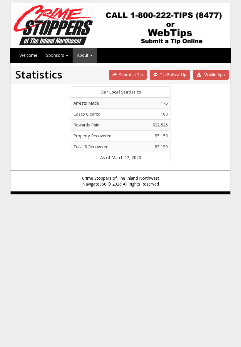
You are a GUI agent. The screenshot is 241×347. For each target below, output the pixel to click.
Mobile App (213, 74)
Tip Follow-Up (172, 74)
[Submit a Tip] (120, 25)
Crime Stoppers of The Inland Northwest (120, 178)
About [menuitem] (83, 55)
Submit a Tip (130, 74)
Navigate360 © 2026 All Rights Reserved (120, 184)
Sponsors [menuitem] (55, 55)
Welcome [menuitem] (28, 55)
